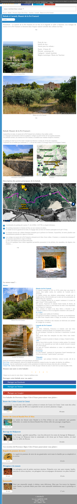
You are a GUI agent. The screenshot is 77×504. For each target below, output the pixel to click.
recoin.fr (40, 496)
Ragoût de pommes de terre (14, 451)
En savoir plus (44, 2)
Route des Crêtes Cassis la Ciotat (16, 401)
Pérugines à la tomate (11, 466)
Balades (37, 500)
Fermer (51, 2)
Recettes (42, 500)
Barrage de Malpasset (12, 432)
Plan (44, 502)
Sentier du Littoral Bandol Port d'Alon (18, 417)
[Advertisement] (36, 35)
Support (40, 502)
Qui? (35, 502)
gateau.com (42, 499)
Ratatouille (7, 481)
